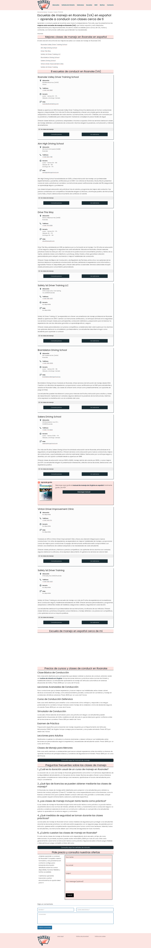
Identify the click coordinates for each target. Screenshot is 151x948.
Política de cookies (100, 936)
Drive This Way (46, 51)
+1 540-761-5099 (47, 225)
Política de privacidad (82, 936)
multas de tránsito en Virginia (51, 678)
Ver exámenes (94, 134)
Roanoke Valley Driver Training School (54, 44)
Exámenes (80, 5)
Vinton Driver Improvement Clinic (52, 64)
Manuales (56, 5)
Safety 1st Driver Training (49, 67)
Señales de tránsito (68, 5)
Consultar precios (56, 134)
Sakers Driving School (48, 61)
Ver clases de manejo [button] (47, 129)
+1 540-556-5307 (47, 298)
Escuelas (89, 5)
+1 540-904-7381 (47, 157)
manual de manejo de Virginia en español (88, 485)
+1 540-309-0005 (47, 363)
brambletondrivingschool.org (51, 377)
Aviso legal (60, 936)
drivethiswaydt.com (48, 241)
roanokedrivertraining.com (50, 104)
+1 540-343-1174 (47, 520)
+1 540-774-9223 (47, 430)
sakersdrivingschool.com (50, 443)
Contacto (110, 5)
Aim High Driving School (49, 48)
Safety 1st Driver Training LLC (51, 54)
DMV (96, 5)
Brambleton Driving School (50, 57)
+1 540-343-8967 (47, 90)
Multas (102, 5)
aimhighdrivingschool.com (50, 172)
